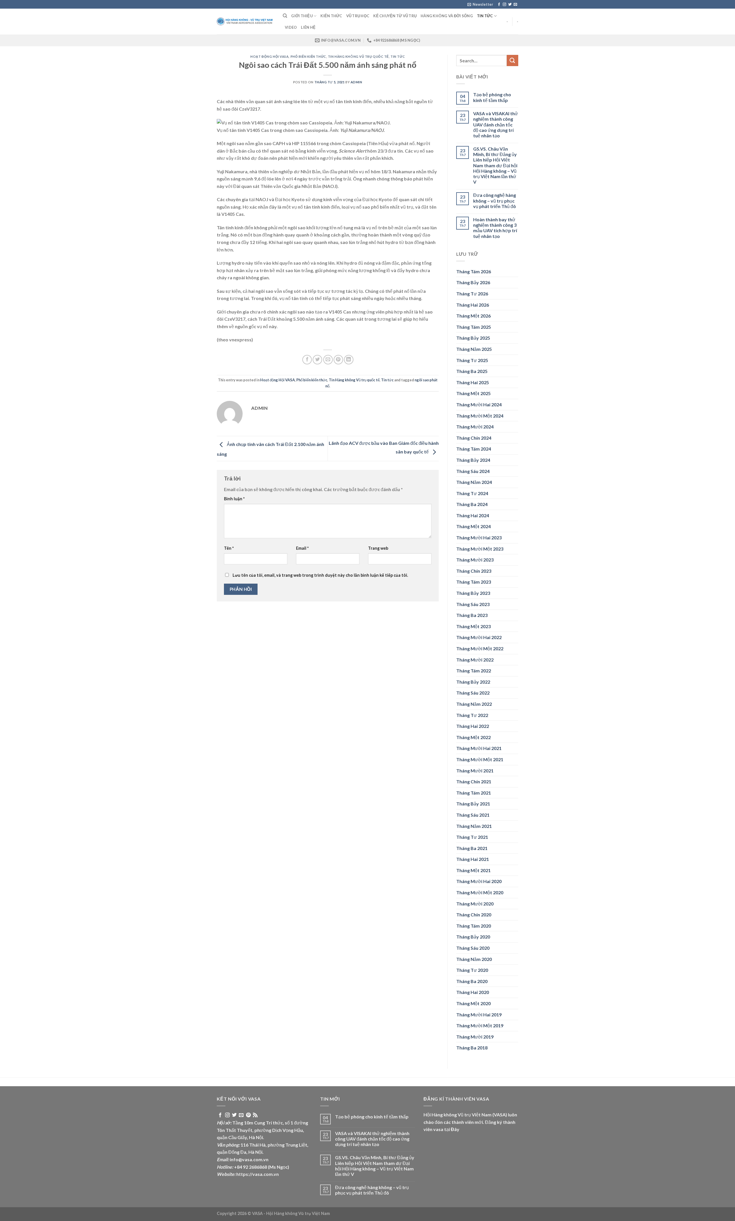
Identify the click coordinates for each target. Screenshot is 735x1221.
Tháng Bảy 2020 (473, 936)
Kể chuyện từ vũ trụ (395, 16)
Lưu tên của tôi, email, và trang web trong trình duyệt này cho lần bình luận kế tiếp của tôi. (320, 575)
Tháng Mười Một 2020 (479, 892)
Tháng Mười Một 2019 (479, 1025)
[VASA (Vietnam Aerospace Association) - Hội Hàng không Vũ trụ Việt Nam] (245, 22)
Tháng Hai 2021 (472, 859)
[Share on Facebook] (307, 359)
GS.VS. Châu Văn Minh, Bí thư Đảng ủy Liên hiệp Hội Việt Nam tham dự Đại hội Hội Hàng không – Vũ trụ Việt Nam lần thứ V (495, 165)
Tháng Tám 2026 (473, 271)
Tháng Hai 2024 (472, 515)
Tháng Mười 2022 (475, 659)
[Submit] (512, 60)
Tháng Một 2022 (473, 737)
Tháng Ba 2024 (472, 504)
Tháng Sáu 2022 (473, 692)
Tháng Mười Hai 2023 (479, 537)
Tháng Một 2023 (473, 626)
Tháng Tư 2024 (472, 493)
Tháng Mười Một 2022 (479, 648)
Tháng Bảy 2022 (473, 681)
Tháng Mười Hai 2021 (479, 748)
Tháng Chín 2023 (473, 571)
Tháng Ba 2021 (472, 848)
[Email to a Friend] (328, 359)
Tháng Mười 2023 (475, 559)
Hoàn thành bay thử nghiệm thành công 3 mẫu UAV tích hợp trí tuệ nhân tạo (495, 228)
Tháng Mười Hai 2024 (479, 404)
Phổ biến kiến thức (308, 56)
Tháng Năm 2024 (474, 482)
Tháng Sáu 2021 (473, 815)
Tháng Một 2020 (473, 1003)
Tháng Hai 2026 (472, 304)
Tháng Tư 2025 (472, 360)
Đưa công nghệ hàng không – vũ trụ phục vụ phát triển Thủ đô (494, 200)
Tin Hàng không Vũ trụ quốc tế (358, 56)
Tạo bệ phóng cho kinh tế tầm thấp (492, 97)
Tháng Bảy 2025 (473, 338)
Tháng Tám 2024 (473, 448)
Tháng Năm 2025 (474, 349)
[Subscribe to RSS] (255, 1115)
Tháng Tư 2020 (472, 970)
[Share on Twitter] (317, 359)
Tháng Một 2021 (473, 870)
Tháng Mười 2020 (475, 903)
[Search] (285, 15)
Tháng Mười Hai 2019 (479, 1014)
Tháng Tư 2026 (472, 293)
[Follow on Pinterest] (248, 1115)
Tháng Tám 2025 (473, 327)
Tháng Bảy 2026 (473, 282)
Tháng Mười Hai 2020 (479, 881)
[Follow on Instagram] (504, 5)
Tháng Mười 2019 (475, 1036)
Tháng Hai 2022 (472, 726)
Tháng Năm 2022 (474, 704)
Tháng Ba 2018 (472, 1047)
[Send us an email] (515, 5)
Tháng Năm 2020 (474, 959)
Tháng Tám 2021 (473, 792)
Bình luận (234, 498)
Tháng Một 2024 (473, 526)
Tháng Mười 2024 (475, 426)
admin (356, 82)
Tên (229, 548)
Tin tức (485, 16)
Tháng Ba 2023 (472, 615)
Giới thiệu (302, 16)
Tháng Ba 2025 (472, 371)
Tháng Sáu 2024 (473, 471)
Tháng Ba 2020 (472, 981)
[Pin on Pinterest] (338, 359)
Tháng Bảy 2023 (473, 593)
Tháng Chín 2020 (473, 914)
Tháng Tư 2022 (472, 715)
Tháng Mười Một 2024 (479, 415)
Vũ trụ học (358, 16)
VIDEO (291, 27)
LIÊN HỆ (308, 27)
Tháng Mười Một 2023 (479, 548)
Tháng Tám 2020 (473, 925)
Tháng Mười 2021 (475, 770)
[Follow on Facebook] (499, 5)
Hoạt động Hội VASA (269, 56)
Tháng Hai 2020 (472, 992)
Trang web (378, 548)
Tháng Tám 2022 (473, 670)
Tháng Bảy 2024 (473, 460)
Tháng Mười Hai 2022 (479, 637)
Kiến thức (331, 16)
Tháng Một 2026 (473, 315)
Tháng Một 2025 (473, 393)
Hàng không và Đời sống (447, 16)
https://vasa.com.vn (257, 1174)
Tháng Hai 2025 (472, 382)
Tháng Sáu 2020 (473, 948)
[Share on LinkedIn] (348, 359)
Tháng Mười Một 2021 (479, 759)
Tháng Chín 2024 (473, 438)
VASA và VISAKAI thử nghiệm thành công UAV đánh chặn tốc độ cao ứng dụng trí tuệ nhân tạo (495, 124)
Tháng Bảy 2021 (473, 803)
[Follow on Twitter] (510, 5)
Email (302, 548)
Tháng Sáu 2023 (473, 604)
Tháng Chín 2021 (473, 781)
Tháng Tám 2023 (473, 581)
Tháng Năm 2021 (474, 826)
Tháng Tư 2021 (472, 837)
